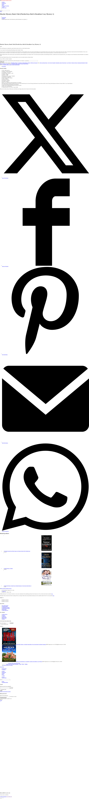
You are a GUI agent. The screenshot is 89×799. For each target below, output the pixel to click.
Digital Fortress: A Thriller (8, 568)
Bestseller (53, 62)
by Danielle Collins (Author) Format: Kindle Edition (19, 63)
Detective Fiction (74, 62)
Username (11, 687)
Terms (20, 664)
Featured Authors (5, 606)
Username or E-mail (13, 696)
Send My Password (3, 697)
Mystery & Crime (6, 63)
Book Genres (4, 618)
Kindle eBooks (24, 62)
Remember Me (3, 689)
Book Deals (64, 62)
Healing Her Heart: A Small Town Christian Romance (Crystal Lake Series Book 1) (17, 585)
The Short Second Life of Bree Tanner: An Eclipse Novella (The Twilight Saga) (17, 551)
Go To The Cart (9, 796)
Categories (4, 669)
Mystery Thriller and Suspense (33, 62)
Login (1, 690)
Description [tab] (4, 66)
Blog (3, 674)
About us (3, 615)
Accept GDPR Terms (4, 624)
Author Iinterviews (5, 610)
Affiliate (26, 664)
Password (11, 688)
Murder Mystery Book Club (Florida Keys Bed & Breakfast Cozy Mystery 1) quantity (14, 60)
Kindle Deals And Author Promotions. (12, 664)
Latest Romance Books (6, 608)
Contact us (4, 616)
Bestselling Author (14, 62)
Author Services (4, 614)
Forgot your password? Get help (5, 691)
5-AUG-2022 (49, 62)
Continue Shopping (3, 796)
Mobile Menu (4, 668)
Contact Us (4, 591)
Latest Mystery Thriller (6, 607)
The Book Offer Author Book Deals (14, 663)
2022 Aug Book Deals (43, 62)
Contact (3, 675)
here (52, 593)
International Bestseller (81, 62)
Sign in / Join (4, 7)
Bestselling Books (5, 682)
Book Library (4, 609)
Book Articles (4, 617)
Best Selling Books (5, 605)
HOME (3, 671)
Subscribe (11, 623)
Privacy (23, 664)
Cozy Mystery (19, 62)
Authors (3, 673)
